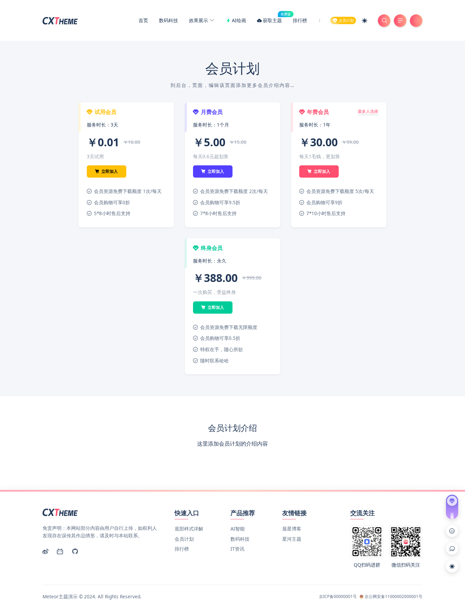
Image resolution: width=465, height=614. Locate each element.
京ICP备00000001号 (338, 596)
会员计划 (184, 539)
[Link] (452, 531)
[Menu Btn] (400, 20)
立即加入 (109, 171)
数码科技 (168, 20)
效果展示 (199, 20)
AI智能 (237, 528)
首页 (143, 20)
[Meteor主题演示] (61, 20)
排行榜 (300, 20)
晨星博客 (291, 528)
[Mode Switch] (364, 20)
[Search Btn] (384, 20)
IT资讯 (237, 548)
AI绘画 (239, 20)
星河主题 (291, 539)
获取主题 (275, 19)
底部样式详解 (189, 528)
